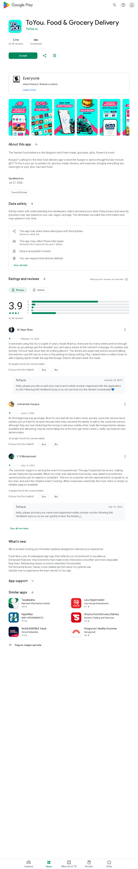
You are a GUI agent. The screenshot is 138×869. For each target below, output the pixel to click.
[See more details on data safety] (20, 265)
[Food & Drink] (19, 192)
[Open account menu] (132, 5)
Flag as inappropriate (25, 645)
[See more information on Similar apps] (32, 592)
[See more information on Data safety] (31, 203)
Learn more (29, 89)
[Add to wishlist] (54, 55)
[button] (19, 117)
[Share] (44, 55)
